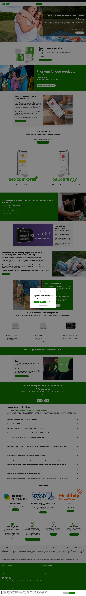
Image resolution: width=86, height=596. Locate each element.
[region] (43, 593)
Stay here (49, 302)
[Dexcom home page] (42, 291)
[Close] (55, 289)
